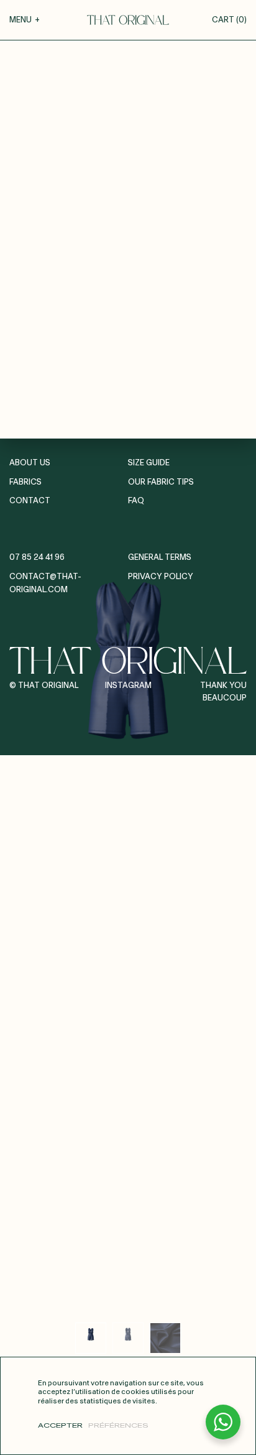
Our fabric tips (161, 482)
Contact (29, 501)
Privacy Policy (160, 577)
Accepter (60, 1426)
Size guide (149, 463)
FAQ (136, 501)
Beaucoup (225, 698)
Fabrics (25, 482)
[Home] (128, 20)
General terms (159, 558)
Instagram (128, 686)
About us (29, 463)
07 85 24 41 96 (37, 558)
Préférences (118, 1426)
